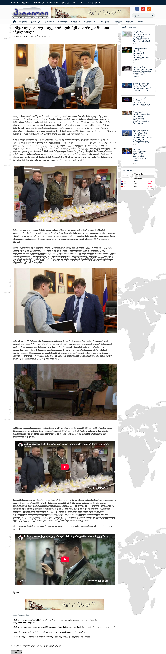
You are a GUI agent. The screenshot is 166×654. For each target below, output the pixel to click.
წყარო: (16, 592)
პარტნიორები (52, 2)
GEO (75, 2)
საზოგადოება (105, 22)
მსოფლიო (75, 22)
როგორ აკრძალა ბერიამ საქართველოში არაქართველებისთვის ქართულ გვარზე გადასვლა (142, 71)
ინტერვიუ (129, 22)
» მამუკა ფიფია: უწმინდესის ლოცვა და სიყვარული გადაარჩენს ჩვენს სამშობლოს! (50, 632)
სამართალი (63, 22)
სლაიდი (32, 36)
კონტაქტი (66, 2)
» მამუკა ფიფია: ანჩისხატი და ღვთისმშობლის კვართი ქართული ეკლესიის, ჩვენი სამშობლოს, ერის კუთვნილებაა (65, 627)
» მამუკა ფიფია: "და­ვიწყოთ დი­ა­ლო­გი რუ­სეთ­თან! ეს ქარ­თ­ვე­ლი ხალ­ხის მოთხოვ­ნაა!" (52, 636)
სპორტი (140, 22)
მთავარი (14, 2)
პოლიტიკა (23, 22)
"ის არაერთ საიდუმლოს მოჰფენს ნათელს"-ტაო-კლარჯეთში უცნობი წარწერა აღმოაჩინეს (141, 36)
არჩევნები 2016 (89, 22)
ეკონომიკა (35, 22)
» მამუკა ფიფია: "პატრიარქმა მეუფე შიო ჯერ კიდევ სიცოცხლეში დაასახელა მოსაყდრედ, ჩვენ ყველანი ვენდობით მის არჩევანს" (60, 621)
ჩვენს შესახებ (38, 2)
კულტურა (118, 22)
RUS (82, 2)
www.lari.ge (151, 189)
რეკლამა (25, 2)
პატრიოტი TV (49, 22)
